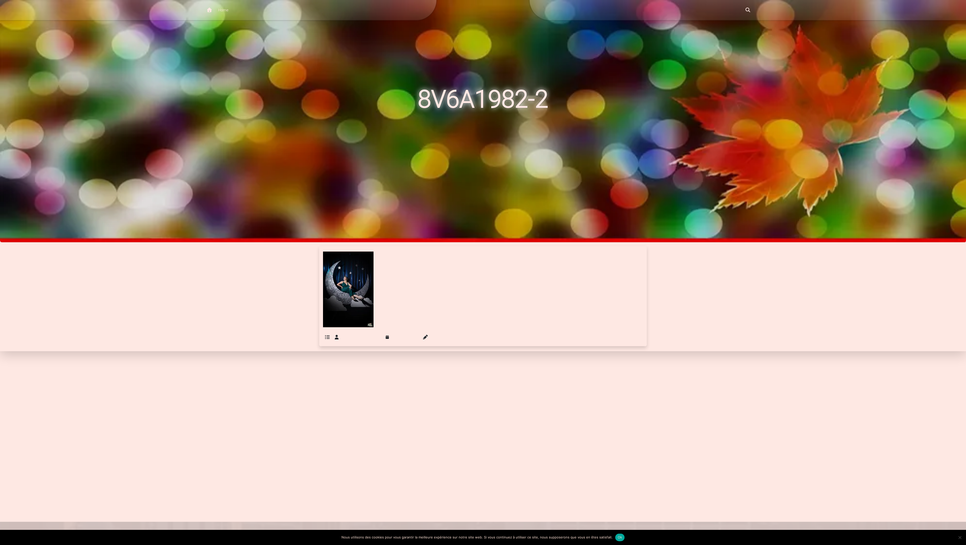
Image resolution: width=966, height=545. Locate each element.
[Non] (959, 537)
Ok (620, 537)
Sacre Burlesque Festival (360, 337)
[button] (748, 10)
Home (223, 10)
